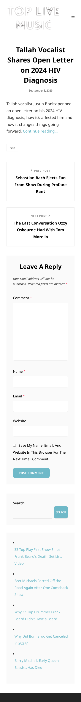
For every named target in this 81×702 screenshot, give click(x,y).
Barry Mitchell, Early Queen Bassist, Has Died (36, 664)
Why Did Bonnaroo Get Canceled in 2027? (41, 640)
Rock (12, 147)
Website (19, 420)
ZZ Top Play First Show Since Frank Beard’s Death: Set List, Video (38, 556)
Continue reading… (40, 131)
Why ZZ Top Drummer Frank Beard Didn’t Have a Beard (37, 615)
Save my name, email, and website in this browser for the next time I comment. (39, 452)
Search (19, 503)
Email (19, 396)
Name (19, 371)
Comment (22, 297)
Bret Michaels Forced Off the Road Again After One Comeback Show (41, 587)
